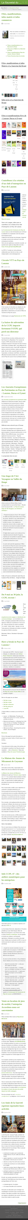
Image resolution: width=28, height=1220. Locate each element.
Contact (10, 1215)
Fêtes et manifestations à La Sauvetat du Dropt (14, 46)
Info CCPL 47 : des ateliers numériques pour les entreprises (13, 877)
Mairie (17, 1212)
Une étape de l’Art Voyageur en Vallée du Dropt (12, 479)
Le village (12, 1212)
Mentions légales (17, 1215)
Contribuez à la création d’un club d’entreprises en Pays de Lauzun (14, 183)
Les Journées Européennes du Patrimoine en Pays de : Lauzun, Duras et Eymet (14, 390)
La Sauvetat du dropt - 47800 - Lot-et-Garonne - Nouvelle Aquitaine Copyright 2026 (14, 1208)
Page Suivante (22, 1203)
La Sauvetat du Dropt (12, 2)
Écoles (22, 1212)
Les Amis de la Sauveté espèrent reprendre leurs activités (13, 1106)
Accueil (7, 1212)
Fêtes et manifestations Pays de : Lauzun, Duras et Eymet (16, 53)
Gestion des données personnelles (14, 1217)
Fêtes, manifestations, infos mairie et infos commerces (11, 17)
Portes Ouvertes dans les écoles (16, 56)
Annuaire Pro (14, 1214)
